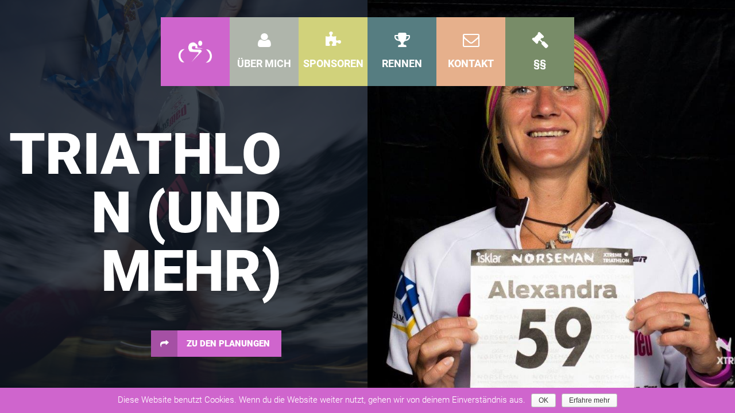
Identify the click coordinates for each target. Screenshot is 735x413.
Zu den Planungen (228, 343)
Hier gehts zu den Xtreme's (550, 285)
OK (543, 400)
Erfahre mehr (589, 400)
